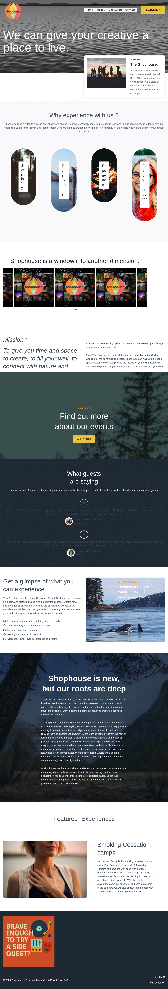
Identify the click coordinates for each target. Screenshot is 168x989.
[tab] (73, 309)
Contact (130, 9)
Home (89, 9)
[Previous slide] (5, 287)
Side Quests (115, 9)
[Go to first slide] (144, 287)
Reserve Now (153, 9)
